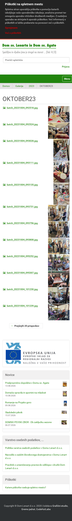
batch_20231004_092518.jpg (22, 107)
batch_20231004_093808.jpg (22, 239)
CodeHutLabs (43, 509)
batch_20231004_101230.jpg (22, 289)
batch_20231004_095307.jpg (22, 272)
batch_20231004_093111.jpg (22, 162)
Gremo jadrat (28, 509)
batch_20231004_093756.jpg (22, 223)
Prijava (65, 66)
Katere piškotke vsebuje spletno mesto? (25, 487)
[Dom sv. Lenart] (29, 49)
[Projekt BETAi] (36, 353)
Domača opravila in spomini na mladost (25, 392)
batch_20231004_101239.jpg (22, 305)
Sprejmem (11, 27)
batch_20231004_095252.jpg (22, 256)
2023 (31, 86)
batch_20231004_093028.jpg (22, 140)
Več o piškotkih (13, 33)
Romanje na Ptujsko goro (18, 402)
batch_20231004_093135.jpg (22, 184)
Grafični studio (60, 505)
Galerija (19, 86)
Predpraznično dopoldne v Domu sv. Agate (27, 383)
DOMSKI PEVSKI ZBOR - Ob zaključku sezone (28, 422)
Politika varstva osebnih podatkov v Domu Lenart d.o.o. (34, 448)
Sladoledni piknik (13, 412)
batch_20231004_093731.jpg (22, 206)
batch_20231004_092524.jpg (22, 124)
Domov (6, 86)
